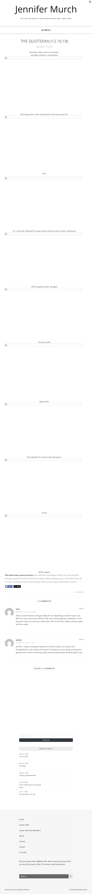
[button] (90, 2)
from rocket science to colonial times (30, 786)
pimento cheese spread (30, 582)
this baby (22, 766)
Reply (81, 608)
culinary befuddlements (27, 775)
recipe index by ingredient (30, 830)
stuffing (17, 582)
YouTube (22, 852)
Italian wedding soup (54, 578)
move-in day (23, 756)
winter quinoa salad (49, 582)
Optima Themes (23, 890)
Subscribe (46, 740)
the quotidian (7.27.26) (27, 794)
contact (22, 847)
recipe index (24, 825)
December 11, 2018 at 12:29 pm (26, 612)
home (21, 819)
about (21, 836)
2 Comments (79, 592)
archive (22, 841)
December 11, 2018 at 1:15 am (25, 643)
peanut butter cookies (67, 582)
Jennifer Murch (46, 9)
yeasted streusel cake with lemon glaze (29, 578)
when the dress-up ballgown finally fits (50, 575)
